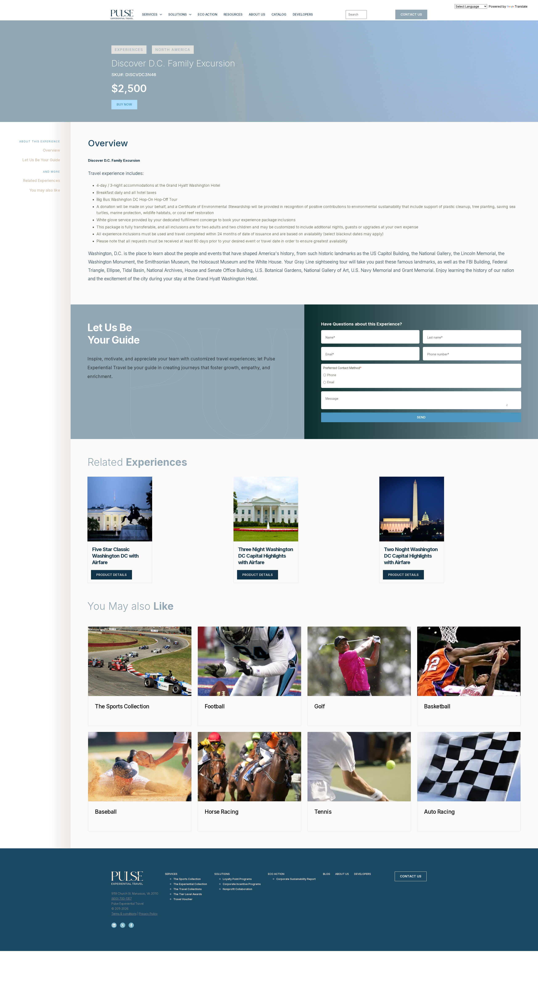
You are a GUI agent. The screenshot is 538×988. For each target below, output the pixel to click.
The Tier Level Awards (187, 894)
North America (172, 50)
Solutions (177, 14)
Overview (51, 150)
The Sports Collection (187, 879)
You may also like (44, 190)
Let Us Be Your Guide (41, 160)
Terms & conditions (123, 913)
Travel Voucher (183, 899)
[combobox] (356, 14)
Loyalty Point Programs (237, 879)
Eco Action (207, 14)
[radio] (420, 375)
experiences (129, 50)
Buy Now (124, 104)
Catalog (279, 14)
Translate (521, 6)
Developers (303, 14)
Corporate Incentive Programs (242, 884)
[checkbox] (420, 379)
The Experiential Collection (190, 884)
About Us (257, 14)
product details (111, 575)
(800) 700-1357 (121, 898)
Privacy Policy (148, 913)
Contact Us (411, 14)
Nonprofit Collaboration (237, 889)
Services (149, 14)
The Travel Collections (187, 889)
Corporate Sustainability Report (296, 879)
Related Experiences (41, 180)
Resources (233, 14)
